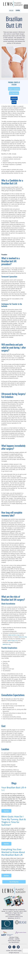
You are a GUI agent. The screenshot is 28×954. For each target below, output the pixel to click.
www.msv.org (23, 637)
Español (18, 10)
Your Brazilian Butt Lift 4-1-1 (13, 789)
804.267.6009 (16, 940)
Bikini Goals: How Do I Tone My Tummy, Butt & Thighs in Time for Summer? (13, 820)
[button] (14, 98)
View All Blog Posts (14, 882)
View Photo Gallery (14, 93)
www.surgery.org (13, 640)
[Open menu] (26, 7)
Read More (6, 811)
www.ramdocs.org (13, 635)
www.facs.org (6, 644)
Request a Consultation (14, 89)
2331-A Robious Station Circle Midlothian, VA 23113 (14, 917)
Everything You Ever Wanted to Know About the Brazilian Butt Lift (13, 852)
